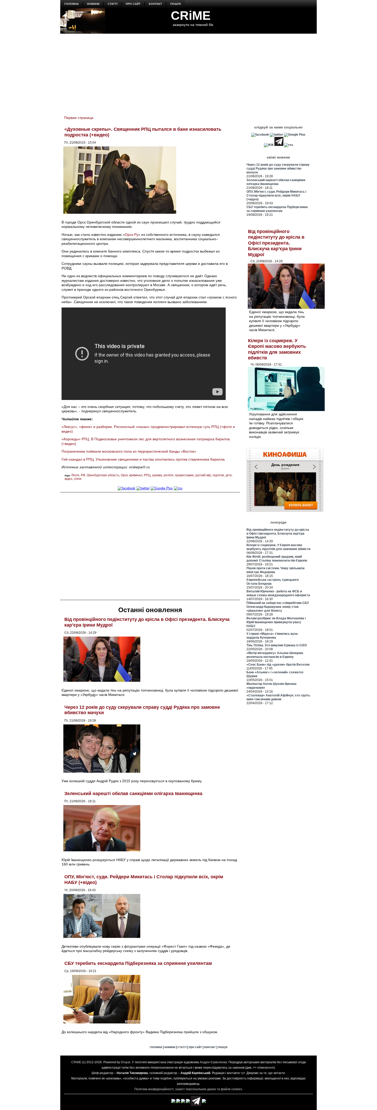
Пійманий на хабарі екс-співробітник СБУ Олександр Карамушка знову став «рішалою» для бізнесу (277, 606)
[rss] (178, 488)
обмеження (265, 1067)
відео (68, 479)
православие (184, 475)
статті (112, 3)
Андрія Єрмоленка (213, 1062)
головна (71, 3)
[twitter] (143, 488)
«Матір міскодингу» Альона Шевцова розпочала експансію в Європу (274, 655)
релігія (168, 475)
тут (243, 1073)
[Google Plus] (162, 488)
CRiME (191, 15)
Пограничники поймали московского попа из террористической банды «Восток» (129, 451)
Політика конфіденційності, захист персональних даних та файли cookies (188, 1089)
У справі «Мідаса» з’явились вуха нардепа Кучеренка (272, 635)
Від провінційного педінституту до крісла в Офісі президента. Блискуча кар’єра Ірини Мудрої (276, 243)
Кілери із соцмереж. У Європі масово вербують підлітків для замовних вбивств (278, 547)
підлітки (218, 475)
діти (229, 475)
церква (157, 475)
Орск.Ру (131, 234)
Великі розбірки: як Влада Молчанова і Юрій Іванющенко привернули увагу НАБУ (276, 622)
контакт (155, 3)
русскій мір (203, 475)
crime (78, 479)
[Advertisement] (188, 72)
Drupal (125, 1062)
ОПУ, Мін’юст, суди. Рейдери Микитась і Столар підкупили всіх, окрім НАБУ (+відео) (276, 195)
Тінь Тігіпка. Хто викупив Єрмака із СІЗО (276, 645)
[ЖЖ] (269, 145)
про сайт (133, 3)
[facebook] (126, 488)
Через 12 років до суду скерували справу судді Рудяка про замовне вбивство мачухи (278, 168)
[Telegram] (278, 145)
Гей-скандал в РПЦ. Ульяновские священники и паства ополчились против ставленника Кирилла (143, 459)
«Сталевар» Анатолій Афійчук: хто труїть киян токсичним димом (278, 697)
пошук (175, 3)
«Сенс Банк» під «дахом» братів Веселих (278, 664)
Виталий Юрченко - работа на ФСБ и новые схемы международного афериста (278, 593)
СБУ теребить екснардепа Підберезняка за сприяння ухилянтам (138, 963)
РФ (83, 475)
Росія (75, 475)
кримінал (135, 475)
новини (93, 3)
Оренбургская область (103, 475)
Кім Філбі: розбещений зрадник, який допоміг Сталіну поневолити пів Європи (276, 558)
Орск (124, 475)
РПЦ (147, 475)
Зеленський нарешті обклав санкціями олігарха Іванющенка (133, 793)
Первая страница (78, 118)
